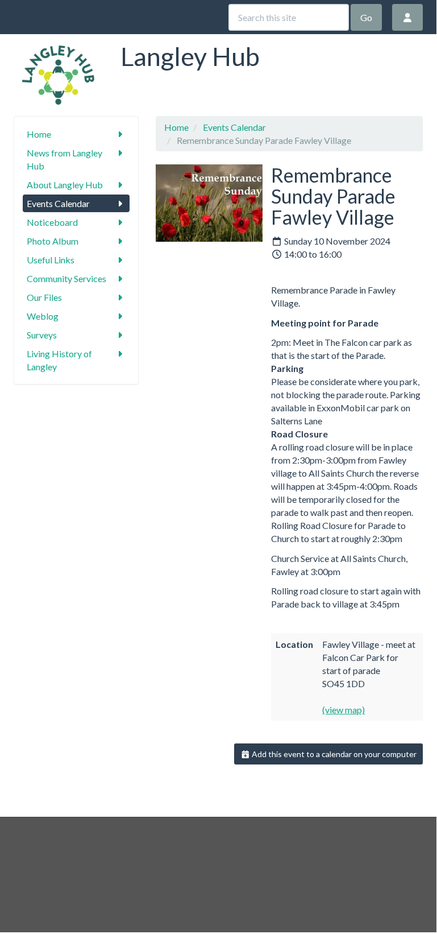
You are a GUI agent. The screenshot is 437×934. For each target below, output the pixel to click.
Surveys (42, 334)
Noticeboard (52, 222)
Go (366, 17)
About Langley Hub (65, 184)
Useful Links (50, 259)
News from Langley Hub (64, 159)
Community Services (66, 278)
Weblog (43, 316)
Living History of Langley (59, 360)
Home (39, 134)
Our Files (44, 297)
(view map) (343, 709)
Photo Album (52, 240)
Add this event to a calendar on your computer (333, 754)
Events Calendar (58, 203)
